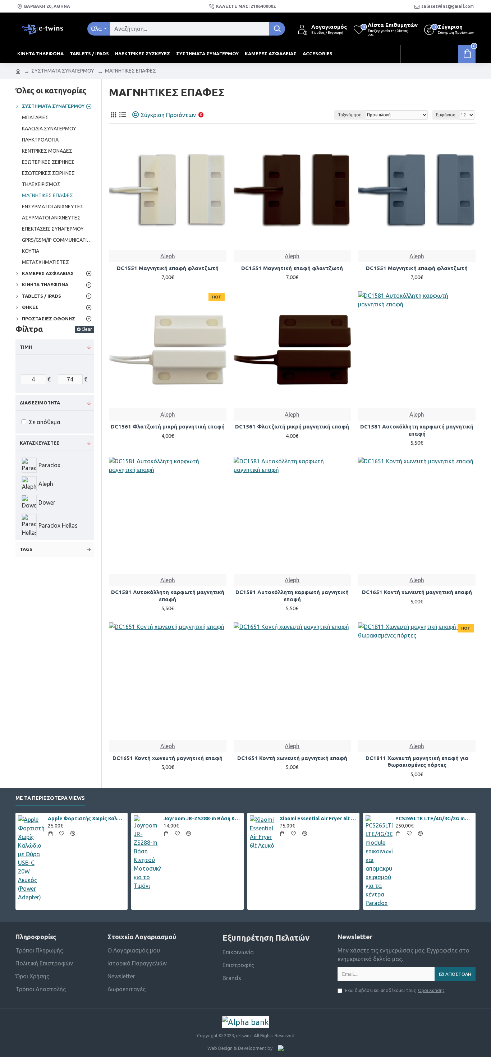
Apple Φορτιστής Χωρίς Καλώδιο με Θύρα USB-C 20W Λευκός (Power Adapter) (86, 818)
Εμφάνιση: (446, 114)
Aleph (167, 256)
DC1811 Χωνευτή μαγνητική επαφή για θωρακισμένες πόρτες (417, 761)
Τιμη (26, 346)
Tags (26, 549)
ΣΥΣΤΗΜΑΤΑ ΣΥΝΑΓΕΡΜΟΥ (62, 71)
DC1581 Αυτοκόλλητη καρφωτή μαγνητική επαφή (416, 430)
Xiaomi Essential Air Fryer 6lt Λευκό (318, 818)
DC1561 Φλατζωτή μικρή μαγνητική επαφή (168, 426)
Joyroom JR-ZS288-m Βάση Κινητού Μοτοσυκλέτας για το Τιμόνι (202, 818)
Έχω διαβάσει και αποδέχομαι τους (395, 990)
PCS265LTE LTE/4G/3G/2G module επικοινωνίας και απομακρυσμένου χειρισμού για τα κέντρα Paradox (434, 818)
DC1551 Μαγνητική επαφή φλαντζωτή (168, 268)
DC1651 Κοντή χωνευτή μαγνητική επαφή (417, 592)
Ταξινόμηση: (350, 114)
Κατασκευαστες (40, 442)
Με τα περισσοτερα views (50, 798)
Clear (87, 329)
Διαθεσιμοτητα (40, 402)
